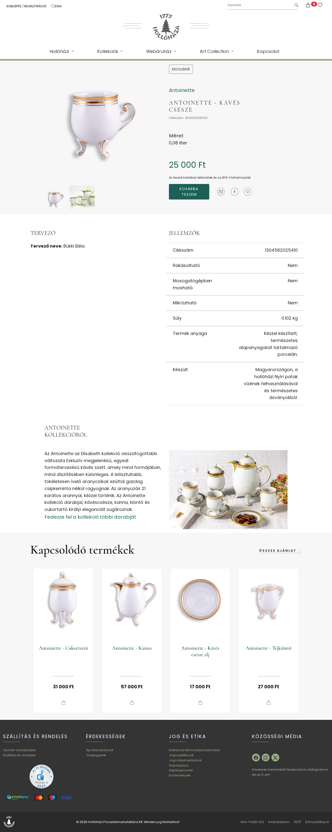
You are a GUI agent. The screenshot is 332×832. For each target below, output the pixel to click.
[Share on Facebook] (234, 192)
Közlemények (180, 775)
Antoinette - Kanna (132, 648)
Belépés (15, 6)
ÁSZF (297, 822)
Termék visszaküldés (19, 750)
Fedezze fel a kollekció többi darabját (90, 517)
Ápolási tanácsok (100, 750)
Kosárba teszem (189, 191)
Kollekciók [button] (108, 51)
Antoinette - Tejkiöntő (268, 648)
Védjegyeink (96, 755)
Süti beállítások (317, 822)
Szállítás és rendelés (19, 755)
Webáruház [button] (159, 51)
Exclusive (181, 69)
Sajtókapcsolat (181, 770)
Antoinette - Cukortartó (63, 648)
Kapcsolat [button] (268, 51)
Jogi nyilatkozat (181, 755)
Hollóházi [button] (60, 51)
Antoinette (182, 90)
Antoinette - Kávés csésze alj (200, 651)
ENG (57, 6)
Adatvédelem (279, 822)
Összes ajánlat (278, 551)
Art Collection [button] (215, 51)
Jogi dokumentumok (185, 760)
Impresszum (179, 765)
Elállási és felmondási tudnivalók (194, 750)
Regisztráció (35, 6)
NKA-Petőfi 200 (252, 822)
